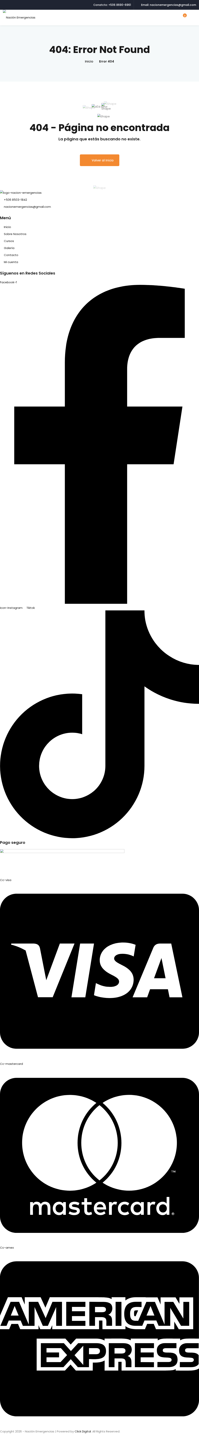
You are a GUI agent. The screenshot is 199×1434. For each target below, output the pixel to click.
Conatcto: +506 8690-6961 (112, 5)
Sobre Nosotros (15, 234)
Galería (9, 248)
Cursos (9, 241)
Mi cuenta (11, 262)
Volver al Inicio (102, 160)
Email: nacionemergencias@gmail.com (168, 5)
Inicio (89, 61)
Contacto (11, 255)
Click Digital (83, 1431)
